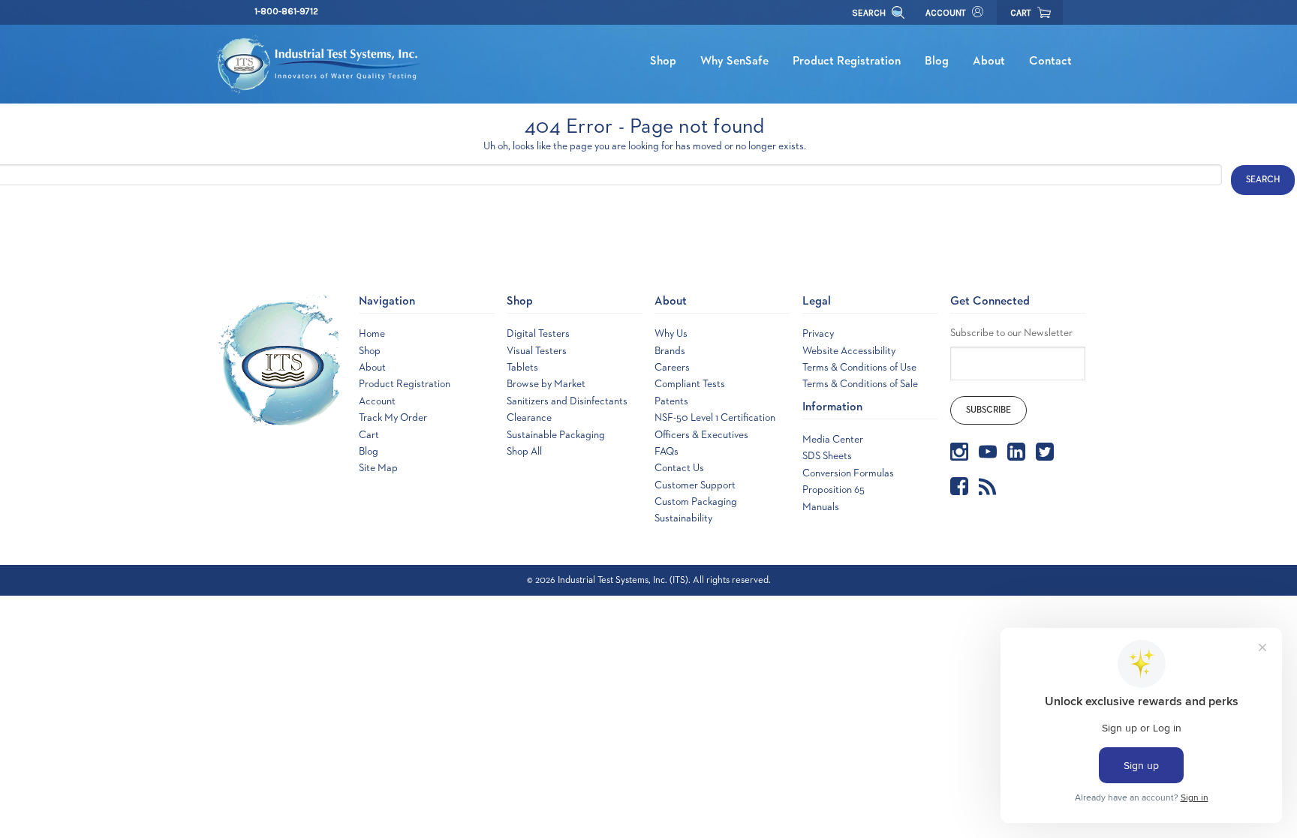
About (989, 62)
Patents (671, 401)
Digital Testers (538, 334)
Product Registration (847, 62)
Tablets (522, 367)
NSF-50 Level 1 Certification (715, 418)
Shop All (524, 451)
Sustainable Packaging (556, 435)
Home (372, 334)
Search (870, 13)
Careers (672, 367)
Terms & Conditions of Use (859, 367)
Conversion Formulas (848, 473)
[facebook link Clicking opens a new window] (959, 486)
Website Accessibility (848, 351)
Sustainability (683, 518)
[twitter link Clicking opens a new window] (1045, 452)
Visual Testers (537, 351)
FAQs (667, 451)
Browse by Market (546, 384)
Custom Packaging (696, 502)
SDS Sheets (827, 456)
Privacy (818, 334)
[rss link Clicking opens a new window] (988, 486)
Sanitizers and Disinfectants (567, 401)
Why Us (671, 334)
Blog (937, 62)
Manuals (820, 507)
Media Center (832, 439)
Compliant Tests (690, 384)
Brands (670, 351)
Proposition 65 (833, 490)
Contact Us (679, 468)
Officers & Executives (701, 435)
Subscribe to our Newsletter (1011, 333)
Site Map (378, 468)
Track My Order (393, 418)
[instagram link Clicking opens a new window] (959, 452)
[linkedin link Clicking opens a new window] (1016, 452)
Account (945, 13)
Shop (663, 62)
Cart (369, 435)
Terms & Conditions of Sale (860, 384)
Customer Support (695, 485)
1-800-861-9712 (286, 11)
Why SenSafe (734, 62)
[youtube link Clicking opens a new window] (988, 452)
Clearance (529, 418)
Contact (1050, 62)
